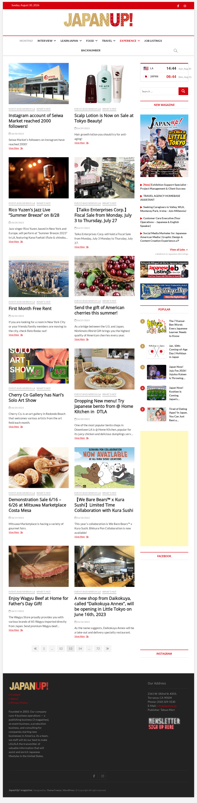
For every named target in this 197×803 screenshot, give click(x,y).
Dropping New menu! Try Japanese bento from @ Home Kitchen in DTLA (103, 406)
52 (62, 648)
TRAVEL (107, 40)
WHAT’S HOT (44, 108)
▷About (13, 698)
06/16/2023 (83, 621)
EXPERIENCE (128, 40)
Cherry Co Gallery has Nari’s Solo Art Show (36, 397)
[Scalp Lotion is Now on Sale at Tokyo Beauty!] (104, 83)
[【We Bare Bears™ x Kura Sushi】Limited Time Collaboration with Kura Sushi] (104, 467)
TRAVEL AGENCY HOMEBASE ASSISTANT (161, 197)
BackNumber (90, 50)
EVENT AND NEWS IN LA (22, 108)
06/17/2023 (17, 611)
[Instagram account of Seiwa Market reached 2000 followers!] (39, 83)
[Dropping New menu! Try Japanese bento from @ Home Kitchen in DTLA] (104, 369)
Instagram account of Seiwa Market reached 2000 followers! (36, 120)
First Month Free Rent (30, 308)
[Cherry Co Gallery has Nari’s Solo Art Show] (39, 366)
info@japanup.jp (167, 705)
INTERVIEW (45, 40)
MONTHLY (26, 40)
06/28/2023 (17, 222)
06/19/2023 (17, 517)
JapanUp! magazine (20, 790)
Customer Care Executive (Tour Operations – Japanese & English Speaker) (160, 221)
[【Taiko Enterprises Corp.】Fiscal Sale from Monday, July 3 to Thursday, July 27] (104, 177)
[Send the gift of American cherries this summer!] (104, 276)
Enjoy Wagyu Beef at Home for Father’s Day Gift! (38, 600)
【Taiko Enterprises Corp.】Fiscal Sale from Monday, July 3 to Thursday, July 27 (103, 215)
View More (18, 148)
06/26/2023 (17, 315)
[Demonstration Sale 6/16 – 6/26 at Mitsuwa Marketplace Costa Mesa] (39, 467)
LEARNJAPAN (69, 40)
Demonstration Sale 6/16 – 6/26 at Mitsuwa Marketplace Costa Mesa (37, 504)
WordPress (68, 790)
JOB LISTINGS (153, 40)
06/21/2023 (83, 320)
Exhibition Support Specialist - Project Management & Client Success (164, 186)
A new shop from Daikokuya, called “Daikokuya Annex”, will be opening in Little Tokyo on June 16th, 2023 (104, 606)
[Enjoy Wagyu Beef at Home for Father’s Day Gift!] (39, 566)
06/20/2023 (17, 407)
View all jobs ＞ (179, 249)
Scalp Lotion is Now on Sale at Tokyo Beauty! (104, 118)
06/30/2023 (17, 133)
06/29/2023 (83, 128)
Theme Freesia (54, 790)
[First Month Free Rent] (39, 276)
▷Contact (14, 694)
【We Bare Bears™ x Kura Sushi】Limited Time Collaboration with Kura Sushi (103, 504)
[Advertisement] (164, 488)
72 (99, 648)
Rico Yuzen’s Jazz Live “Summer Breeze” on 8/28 (34, 212)
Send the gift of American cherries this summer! (99, 310)
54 (81, 648)
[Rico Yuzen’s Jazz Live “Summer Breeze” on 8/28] (39, 177)
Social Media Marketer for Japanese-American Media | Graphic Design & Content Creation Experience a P (163, 236)
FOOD (90, 40)
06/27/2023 (83, 227)
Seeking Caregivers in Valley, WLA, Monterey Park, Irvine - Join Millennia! (163, 208)
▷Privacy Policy (18, 702)
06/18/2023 (83, 517)
